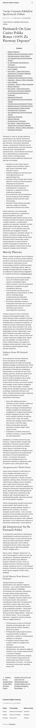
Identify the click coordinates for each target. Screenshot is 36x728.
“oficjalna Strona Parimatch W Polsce (20, 78)
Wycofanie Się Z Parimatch (17, 67)
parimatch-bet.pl (26, 274)
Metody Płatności (13, 52)
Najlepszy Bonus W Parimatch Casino (20, 54)
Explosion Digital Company (11, 2)
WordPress (12, 724)
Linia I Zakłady (12, 69)
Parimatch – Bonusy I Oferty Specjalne (20, 80)
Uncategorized (26, 18)
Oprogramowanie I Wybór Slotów (19, 56)
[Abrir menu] (32, 3)
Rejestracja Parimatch (15, 76)
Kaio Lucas (17, 18)
